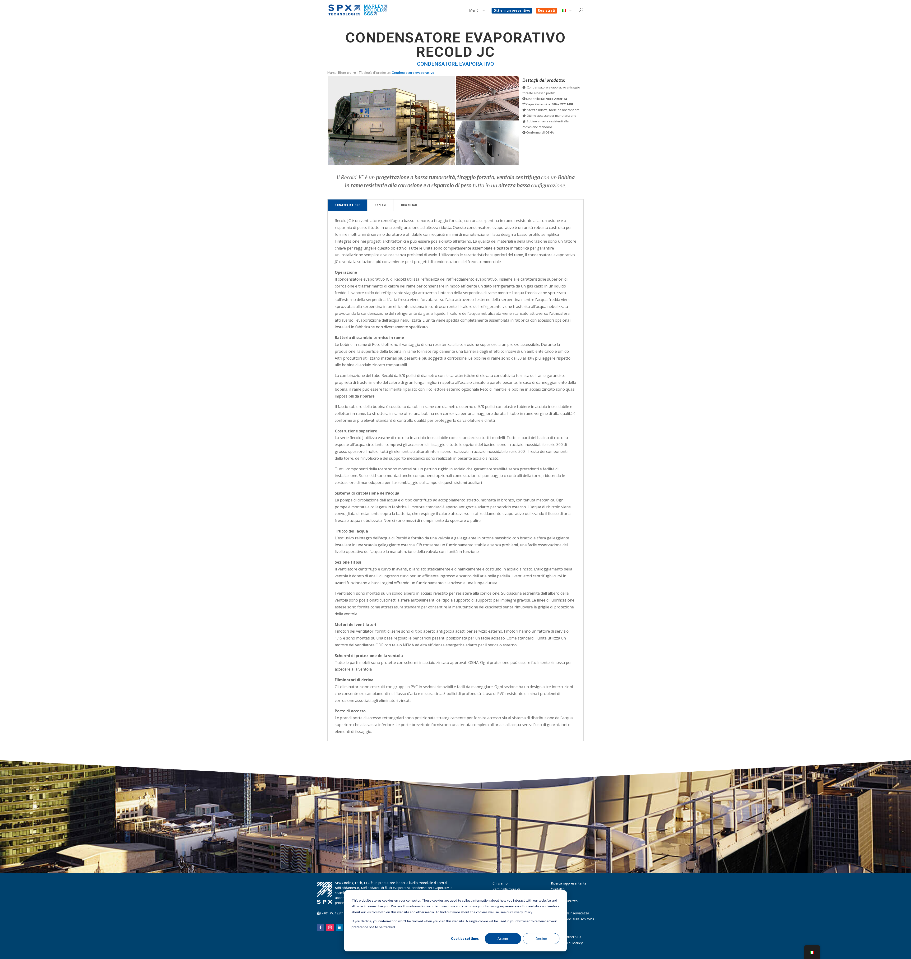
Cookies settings (465, 938)
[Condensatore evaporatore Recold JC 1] (391, 164)
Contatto (558, 889)
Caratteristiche (347, 205)
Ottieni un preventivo (511, 11)
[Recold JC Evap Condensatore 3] (487, 164)
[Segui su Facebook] (320, 927)
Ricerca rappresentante (568, 883)
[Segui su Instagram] (330, 927)
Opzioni (380, 205)
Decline (541, 938)
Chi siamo (500, 883)
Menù (474, 11)
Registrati (546, 11)
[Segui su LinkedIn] (339, 927)
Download (409, 205)
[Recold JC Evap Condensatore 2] (487, 119)
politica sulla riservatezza (570, 913)
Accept (502, 938)
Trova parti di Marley (567, 943)
